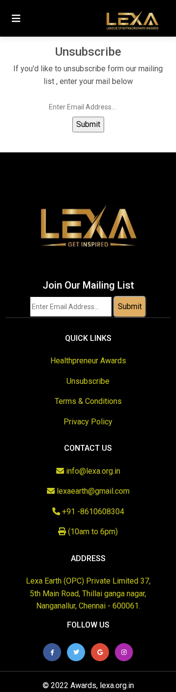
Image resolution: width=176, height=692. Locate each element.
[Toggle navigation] (16, 18)
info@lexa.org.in (93, 471)
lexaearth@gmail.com (92, 491)
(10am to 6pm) (92, 531)
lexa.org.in (117, 685)
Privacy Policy (88, 421)
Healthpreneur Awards (88, 360)
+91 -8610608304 (92, 511)
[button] (52, 652)
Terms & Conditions (88, 401)
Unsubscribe (88, 381)
